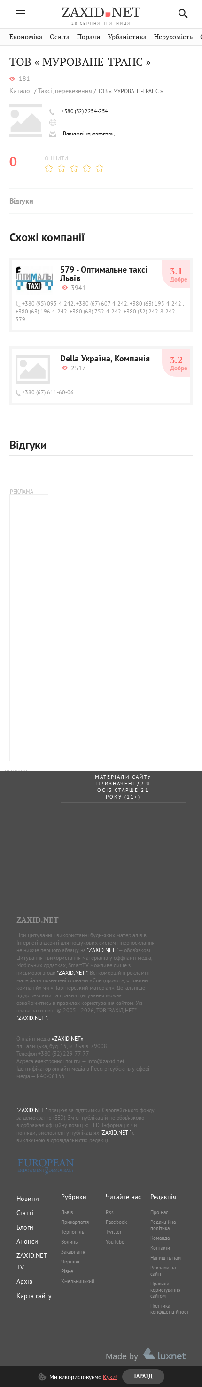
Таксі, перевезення (65, 91)
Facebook (116, 1222)
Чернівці (71, 1261)
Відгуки (21, 201)
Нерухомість (173, 37)
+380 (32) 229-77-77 (63, 1053)
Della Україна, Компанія (105, 359)
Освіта (60, 37)
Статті (25, 1212)
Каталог (20, 91)
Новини (27, 1198)
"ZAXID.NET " (102, 950)
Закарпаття (73, 1251)
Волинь (69, 1241)
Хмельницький (77, 1281)
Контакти (160, 1248)
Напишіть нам (165, 1257)
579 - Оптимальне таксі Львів (104, 274)
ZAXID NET (101, 12)
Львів (67, 1212)
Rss (110, 1212)
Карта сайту (34, 1296)
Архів (24, 1281)
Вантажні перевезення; (89, 133)
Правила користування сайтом (165, 1289)
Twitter (114, 1232)
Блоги (24, 1227)
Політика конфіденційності (170, 1308)
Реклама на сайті (163, 1270)
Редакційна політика (163, 1225)
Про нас (159, 1212)
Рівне (67, 1271)
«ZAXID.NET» (68, 1038)
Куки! (110, 1376)
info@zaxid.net (105, 1061)
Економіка (25, 37)
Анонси (27, 1241)
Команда (160, 1238)
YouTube (115, 1241)
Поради (89, 37)
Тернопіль (72, 1232)
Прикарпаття (75, 1222)
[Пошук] (181, 13)
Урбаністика (127, 37)
